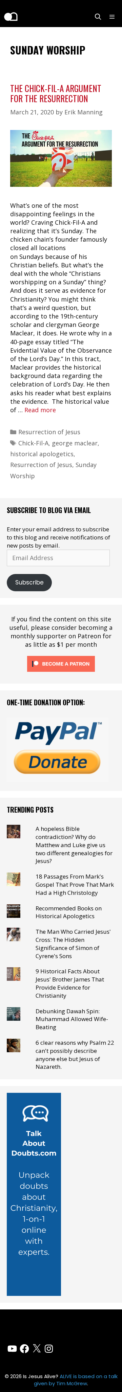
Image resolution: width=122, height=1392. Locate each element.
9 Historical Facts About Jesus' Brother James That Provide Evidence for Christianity (70, 983)
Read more (40, 410)
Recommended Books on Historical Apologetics (69, 912)
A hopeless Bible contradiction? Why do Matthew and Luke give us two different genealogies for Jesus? (74, 845)
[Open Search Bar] (98, 16)
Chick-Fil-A (33, 443)
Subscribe (29, 582)
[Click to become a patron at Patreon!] (61, 673)
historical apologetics (42, 454)
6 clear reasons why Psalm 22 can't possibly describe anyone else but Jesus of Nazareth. (75, 1054)
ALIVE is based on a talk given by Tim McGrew (76, 1380)
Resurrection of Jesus (49, 432)
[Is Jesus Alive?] (10, 16)
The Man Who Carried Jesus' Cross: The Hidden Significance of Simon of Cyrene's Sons (73, 943)
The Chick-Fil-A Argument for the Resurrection (55, 93)
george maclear (75, 443)
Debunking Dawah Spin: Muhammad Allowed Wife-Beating (72, 1019)
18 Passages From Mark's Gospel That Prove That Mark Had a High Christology (75, 884)
